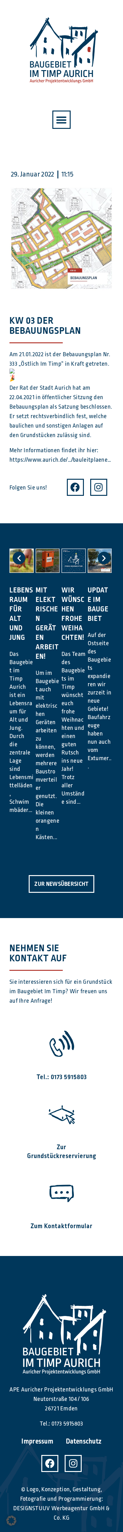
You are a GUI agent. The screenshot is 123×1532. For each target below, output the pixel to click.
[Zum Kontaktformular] (61, 1192)
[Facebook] (75, 487)
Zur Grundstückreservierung (61, 1152)
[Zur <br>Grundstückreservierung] (61, 1113)
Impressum (37, 1441)
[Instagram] (98, 487)
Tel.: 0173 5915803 (62, 1077)
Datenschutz (83, 1441)
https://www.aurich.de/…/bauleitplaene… (60, 460)
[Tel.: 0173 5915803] (61, 1043)
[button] (61, 120)
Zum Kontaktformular (61, 1226)
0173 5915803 (67, 1424)
